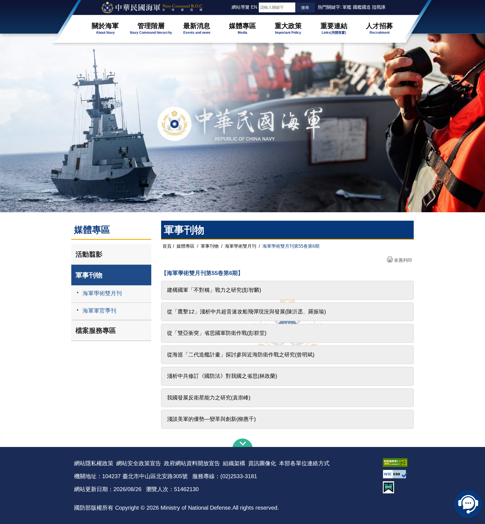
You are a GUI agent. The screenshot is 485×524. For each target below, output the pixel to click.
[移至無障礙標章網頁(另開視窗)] (397, 462)
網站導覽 (241, 7)
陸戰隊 (379, 7)
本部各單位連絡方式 (304, 463)
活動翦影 (89, 254)
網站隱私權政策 (93, 463)
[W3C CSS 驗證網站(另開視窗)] (397, 474)
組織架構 (234, 463)
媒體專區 (186, 246)
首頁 (167, 246)
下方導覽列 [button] (242, 443)
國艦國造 (362, 7)
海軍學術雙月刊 (102, 293)
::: (229, 7)
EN (254, 7)
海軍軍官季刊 (99, 311)
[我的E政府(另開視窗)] (397, 487)
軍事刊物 (89, 275)
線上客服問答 (468, 504)
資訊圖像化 (262, 463)
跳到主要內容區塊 (13, 3)
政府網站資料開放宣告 (192, 463)
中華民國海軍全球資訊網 (160, 7)
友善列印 (403, 260)
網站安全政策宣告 (138, 463)
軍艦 (346, 7)
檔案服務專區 (96, 330)
